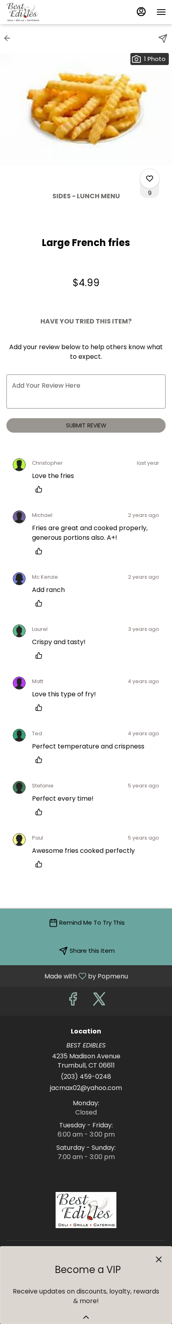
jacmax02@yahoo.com (86, 1088)
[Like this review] (41, 489)
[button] (9, 38)
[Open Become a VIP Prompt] (86, 1317)
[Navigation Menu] (161, 12)
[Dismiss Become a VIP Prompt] (158, 1259)
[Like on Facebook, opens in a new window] (73, 1001)
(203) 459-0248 (86, 1076)
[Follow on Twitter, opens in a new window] (99, 1001)
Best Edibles (86, 1210)
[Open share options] (163, 39)
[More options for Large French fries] (149, 178)
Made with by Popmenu (67, 975)
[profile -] (141, 11)
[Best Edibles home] (42, 12)
